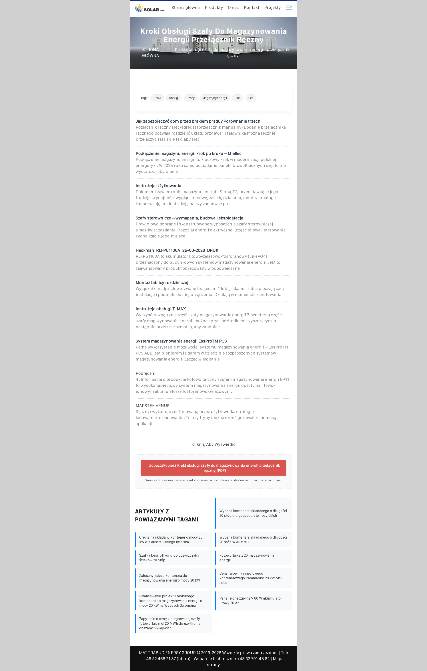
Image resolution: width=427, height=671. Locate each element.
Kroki (157, 98)
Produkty (214, 7)
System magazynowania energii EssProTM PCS (181, 341)
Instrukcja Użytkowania (158, 185)
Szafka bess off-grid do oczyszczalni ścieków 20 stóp (169, 557)
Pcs (250, 98)
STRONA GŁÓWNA (150, 52)
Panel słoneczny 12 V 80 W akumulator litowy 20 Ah (251, 600)
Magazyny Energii (215, 98)
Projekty (272, 7)
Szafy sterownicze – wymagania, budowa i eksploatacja (189, 218)
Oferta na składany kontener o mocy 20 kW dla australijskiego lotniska (171, 539)
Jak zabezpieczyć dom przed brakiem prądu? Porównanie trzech (198, 121)
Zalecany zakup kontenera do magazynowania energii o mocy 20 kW (169, 578)
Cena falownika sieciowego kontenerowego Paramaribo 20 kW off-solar (251, 578)
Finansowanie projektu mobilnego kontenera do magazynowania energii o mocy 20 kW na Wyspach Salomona (170, 600)
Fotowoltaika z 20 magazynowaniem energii (249, 557)
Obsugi (174, 98)
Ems (237, 98)
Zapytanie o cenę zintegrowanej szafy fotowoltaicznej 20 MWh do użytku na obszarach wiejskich (169, 623)
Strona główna (185, 7)
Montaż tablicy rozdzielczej (162, 282)
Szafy (191, 98)
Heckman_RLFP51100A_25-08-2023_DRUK (177, 250)
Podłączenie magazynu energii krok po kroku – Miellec (189, 153)
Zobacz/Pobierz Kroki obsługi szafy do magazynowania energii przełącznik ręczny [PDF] (214, 467)
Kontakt (251, 7)
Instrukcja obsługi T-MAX (161, 308)
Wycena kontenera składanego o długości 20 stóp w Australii (253, 539)
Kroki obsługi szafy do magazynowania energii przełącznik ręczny (232, 52)
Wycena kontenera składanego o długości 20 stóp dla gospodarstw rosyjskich (253, 513)
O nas (233, 7)
